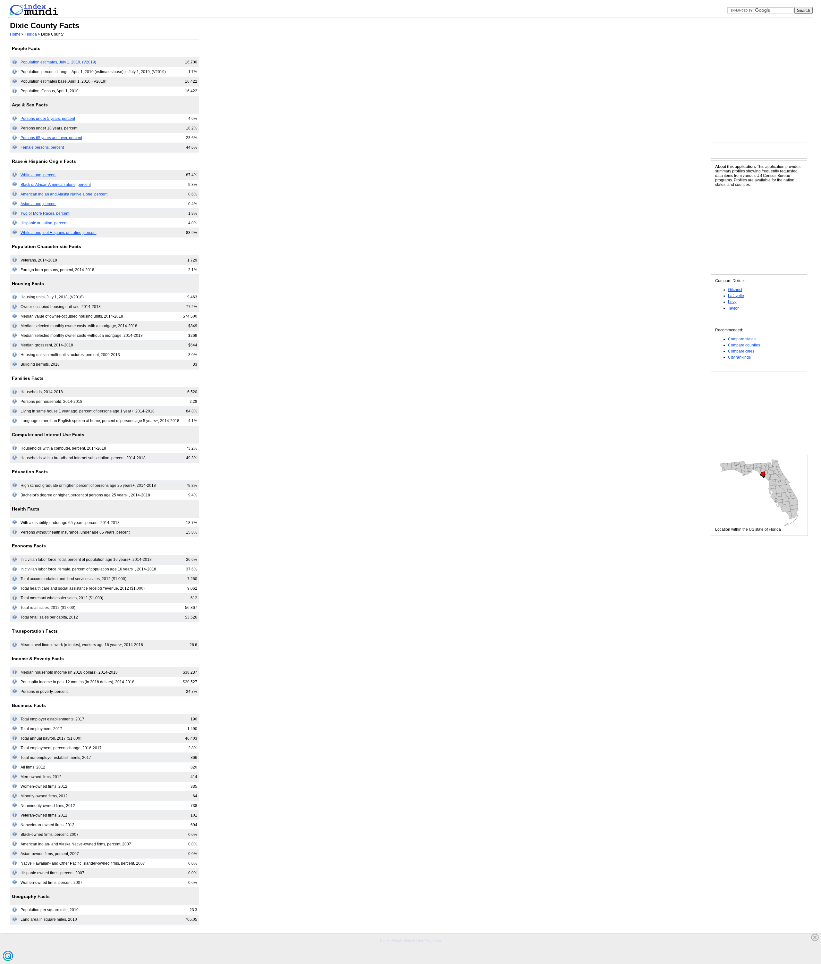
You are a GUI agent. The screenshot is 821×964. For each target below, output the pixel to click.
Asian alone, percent (38, 204)
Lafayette (736, 296)
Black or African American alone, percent (56, 184)
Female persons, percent (42, 147)
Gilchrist (735, 289)
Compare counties (744, 345)
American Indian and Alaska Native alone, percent (64, 194)
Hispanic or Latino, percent (44, 223)
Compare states (742, 339)
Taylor (733, 308)
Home (15, 34)
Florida (31, 34)
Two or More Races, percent (45, 213)
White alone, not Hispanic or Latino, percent (59, 232)
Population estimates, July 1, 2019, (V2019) (58, 62)
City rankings (739, 357)
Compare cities (741, 351)
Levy (732, 302)
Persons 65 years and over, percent (51, 138)
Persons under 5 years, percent (48, 118)
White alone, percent (38, 175)
